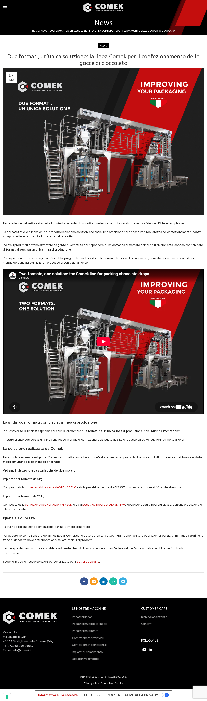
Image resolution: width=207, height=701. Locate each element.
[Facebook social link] (84, 581)
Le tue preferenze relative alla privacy (121, 695)
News (44, 30)
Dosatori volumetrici (85, 659)
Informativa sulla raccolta (58, 695)
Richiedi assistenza (154, 617)
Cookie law (107, 683)
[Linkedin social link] (103, 581)
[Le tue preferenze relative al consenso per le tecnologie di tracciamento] (7, 697)
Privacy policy (91, 683)
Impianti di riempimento (87, 652)
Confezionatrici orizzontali (89, 645)
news (103, 46)
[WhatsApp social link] (113, 581)
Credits (119, 683)
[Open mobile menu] (5, 8)
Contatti (146, 624)
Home (35, 30)
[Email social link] (94, 581)
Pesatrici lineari (82, 617)
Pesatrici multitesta (85, 631)
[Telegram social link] (123, 581)
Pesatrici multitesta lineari (89, 624)
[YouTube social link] (144, 650)
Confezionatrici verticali (88, 638)
